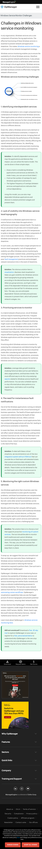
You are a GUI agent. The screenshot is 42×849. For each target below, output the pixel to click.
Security (8, 813)
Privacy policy (31, 813)
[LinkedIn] (15, 788)
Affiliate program (27, 818)
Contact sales (21, 822)
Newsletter (8, 822)
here (18, 837)
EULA (18, 809)
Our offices (33, 822)
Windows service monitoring (28, 46)
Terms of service (29, 809)
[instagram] (22, 788)
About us (9, 809)
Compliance (19, 813)
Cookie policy (13, 818)
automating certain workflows (12, 592)
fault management (11, 259)
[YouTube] (28, 788)
